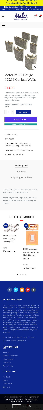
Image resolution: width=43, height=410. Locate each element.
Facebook (9, 289)
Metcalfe (14, 134)
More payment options (20, 124)
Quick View (18, 225)
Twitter (16, 289)
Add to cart (23, 112)
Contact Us (7, 362)
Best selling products (22, 143)
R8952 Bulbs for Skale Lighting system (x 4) (9, 238)
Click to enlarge (34, 66)
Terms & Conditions (10, 356)
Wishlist (36, 15)
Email (22, 289)
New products (26, 146)
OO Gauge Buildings (25, 150)
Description (21, 165)
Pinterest (27, 289)
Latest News (7, 383)
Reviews (21, 171)
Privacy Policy (8, 366)
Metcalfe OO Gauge (12, 146)
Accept (16, 406)
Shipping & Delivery (22, 177)
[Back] (3, 25)
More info (27, 406)
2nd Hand (6, 387)
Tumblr (33, 289)
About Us (6, 352)
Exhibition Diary (8, 359)
